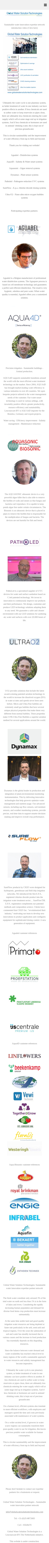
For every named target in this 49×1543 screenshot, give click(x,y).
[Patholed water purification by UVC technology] (24, 554)
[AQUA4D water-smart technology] (24, 331)
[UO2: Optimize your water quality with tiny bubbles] (24, 654)
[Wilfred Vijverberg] (24, 877)
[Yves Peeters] (24, 484)
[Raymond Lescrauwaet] (24, 358)
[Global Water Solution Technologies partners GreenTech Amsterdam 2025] (24, 93)
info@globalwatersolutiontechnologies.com (24, 1512)
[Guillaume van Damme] (24, 268)
